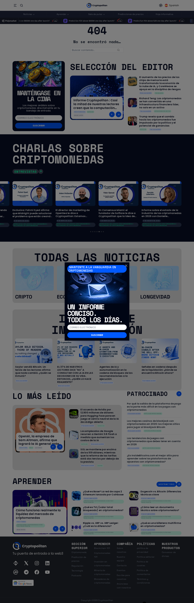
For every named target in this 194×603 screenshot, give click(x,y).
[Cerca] (126, 265)
